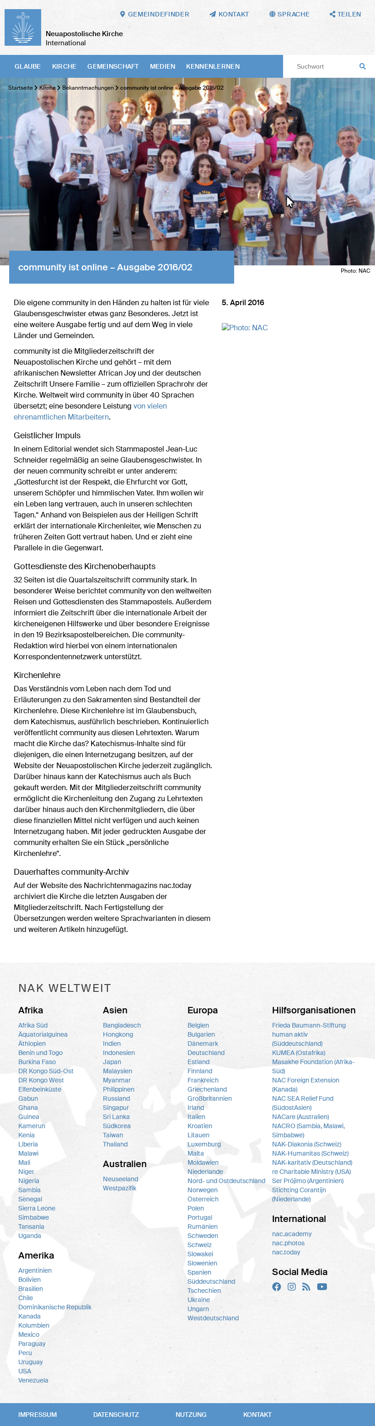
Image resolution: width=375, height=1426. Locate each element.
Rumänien (203, 1226)
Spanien (199, 1272)
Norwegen (203, 1190)
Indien (112, 1043)
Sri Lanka (116, 1117)
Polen (196, 1208)
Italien (196, 1117)
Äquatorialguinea (43, 1034)
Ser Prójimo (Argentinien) (307, 1181)
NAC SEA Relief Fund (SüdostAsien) (302, 1103)
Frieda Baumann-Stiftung (309, 1025)
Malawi (28, 1153)
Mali (24, 1162)
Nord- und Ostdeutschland (226, 1181)
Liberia (28, 1144)
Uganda (29, 1236)
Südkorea (117, 1126)
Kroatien (200, 1126)
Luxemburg (204, 1144)
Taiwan (113, 1135)
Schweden (203, 1236)
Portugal (200, 1217)
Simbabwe (33, 1217)
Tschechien (204, 1290)
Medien (163, 66)
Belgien (198, 1025)
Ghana (28, 1107)
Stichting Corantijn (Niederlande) (299, 1194)
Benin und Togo (40, 1053)
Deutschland (206, 1053)
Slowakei (200, 1254)
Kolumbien (33, 1325)
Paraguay (32, 1344)
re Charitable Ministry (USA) (311, 1172)
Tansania (31, 1226)
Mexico (28, 1334)
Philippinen (118, 1089)
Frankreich (203, 1080)
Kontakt (257, 1414)
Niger (26, 1172)
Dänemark (203, 1043)
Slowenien (202, 1263)
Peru (25, 1353)
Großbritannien (210, 1098)
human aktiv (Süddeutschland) (297, 1039)
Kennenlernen (212, 66)
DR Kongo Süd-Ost (46, 1071)
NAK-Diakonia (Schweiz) (306, 1144)
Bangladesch (122, 1025)
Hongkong (118, 1034)
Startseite (20, 87)
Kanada (29, 1316)
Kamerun (31, 1126)
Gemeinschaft (113, 66)
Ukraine (199, 1300)
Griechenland (207, 1089)
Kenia (26, 1135)
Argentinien (35, 1270)
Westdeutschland (213, 1318)
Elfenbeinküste (39, 1089)
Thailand (115, 1144)
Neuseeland (120, 1179)
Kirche (64, 66)
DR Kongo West (41, 1080)
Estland (198, 1062)
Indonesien (119, 1053)
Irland (196, 1107)
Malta (196, 1153)
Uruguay (30, 1362)
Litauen (198, 1135)
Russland (116, 1098)
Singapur (116, 1107)
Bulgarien (201, 1034)
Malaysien (117, 1071)
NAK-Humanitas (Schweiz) (310, 1153)
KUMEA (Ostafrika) (298, 1053)
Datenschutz (116, 1414)
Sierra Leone (36, 1208)
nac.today (286, 1252)
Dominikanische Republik (54, 1307)
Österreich (203, 1199)
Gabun (28, 1098)
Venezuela (33, 1380)
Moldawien (203, 1162)
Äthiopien (32, 1043)
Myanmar (117, 1080)
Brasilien (30, 1289)
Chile (25, 1298)
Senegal (30, 1199)
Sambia (29, 1190)
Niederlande (205, 1172)
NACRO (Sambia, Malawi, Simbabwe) (308, 1130)
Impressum (37, 1414)
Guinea (28, 1117)
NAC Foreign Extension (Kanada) (305, 1084)
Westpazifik (119, 1188)
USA (24, 1371)
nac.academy (292, 1234)
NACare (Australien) (300, 1117)
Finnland (200, 1071)
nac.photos (288, 1243)
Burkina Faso (37, 1062)
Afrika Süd (33, 1025)
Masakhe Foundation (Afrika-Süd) (313, 1066)
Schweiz (200, 1245)
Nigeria (28, 1181)
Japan (112, 1062)
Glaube (28, 66)
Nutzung (191, 1414)
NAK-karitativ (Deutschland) (312, 1162)
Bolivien (29, 1279)
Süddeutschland (211, 1281)
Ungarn (198, 1309)
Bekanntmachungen (88, 87)
